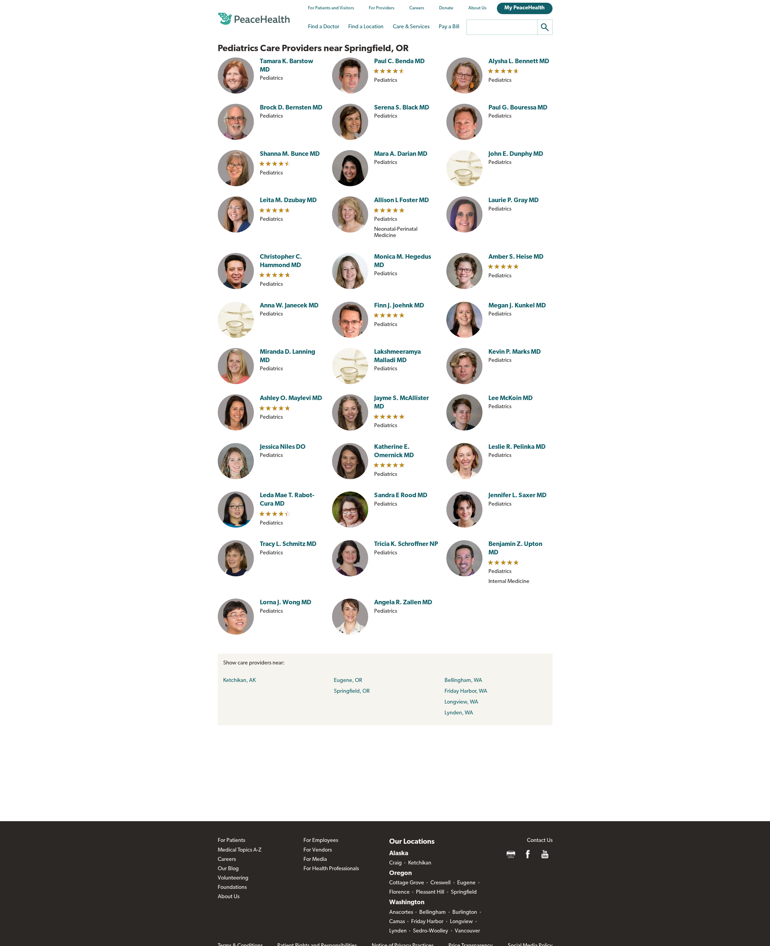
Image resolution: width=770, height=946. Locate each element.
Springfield (464, 892)
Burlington (464, 912)
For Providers (381, 8)
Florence (399, 892)
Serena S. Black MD (401, 108)
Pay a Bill (449, 27)
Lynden (398, 931)
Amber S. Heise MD (516, 257)
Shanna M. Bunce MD (290, 154)
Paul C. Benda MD (399, 61)
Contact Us (540, 840)
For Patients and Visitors (331, 8)
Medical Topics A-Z (239, 850)
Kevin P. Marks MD (514, 352)
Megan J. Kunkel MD (517, 306)
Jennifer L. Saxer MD (517, 495)
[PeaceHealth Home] (254, 19)
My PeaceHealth (524, 8)
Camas (397, 922)
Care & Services (411, 27)
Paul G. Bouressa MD (517, 108)
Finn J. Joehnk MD (399, 306)
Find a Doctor (323, 27)
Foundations (232, 887)
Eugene (466, 883)
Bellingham (432, 912)
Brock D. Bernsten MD (291, 108)
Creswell (440, 883)
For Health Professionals (331, 869)
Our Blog (228, 869)
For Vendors (317, 850)
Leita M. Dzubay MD (288, 200)
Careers (416, 8)
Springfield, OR (352, 691)
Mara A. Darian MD (400, 154)
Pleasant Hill (430, 892)
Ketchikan (419, 863)
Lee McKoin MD (510, 398)
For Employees (320, 840)
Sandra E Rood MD (400, 495)
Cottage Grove (406, 883)
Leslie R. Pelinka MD (517, 447)
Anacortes (401, 912)
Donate (446, 8)
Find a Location (365, 27)
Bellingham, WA (463, 680)
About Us (477, 8)
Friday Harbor (427, 922)
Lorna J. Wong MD (285, 602)
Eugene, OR (348, 680)
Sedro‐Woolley (430, 931)
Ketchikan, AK (239, 680)
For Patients (231, 840)
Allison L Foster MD (401, 200)
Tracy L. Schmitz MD (288, 544)
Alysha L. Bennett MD (518, 61)
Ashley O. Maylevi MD (291, 398)
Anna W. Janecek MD (289, 306)
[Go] (545, 27)
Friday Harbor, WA (466, 691)
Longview (461, 922)
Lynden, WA (459, 713)
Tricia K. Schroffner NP (406, 544)
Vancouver (467, 931)
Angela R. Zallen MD (403, 602)
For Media (315, 859)
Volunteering (233, 878)
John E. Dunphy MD (515, 154)
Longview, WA (461, 702)
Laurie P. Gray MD (513, 200)
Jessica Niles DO (283, 447)
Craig (395, 863)
